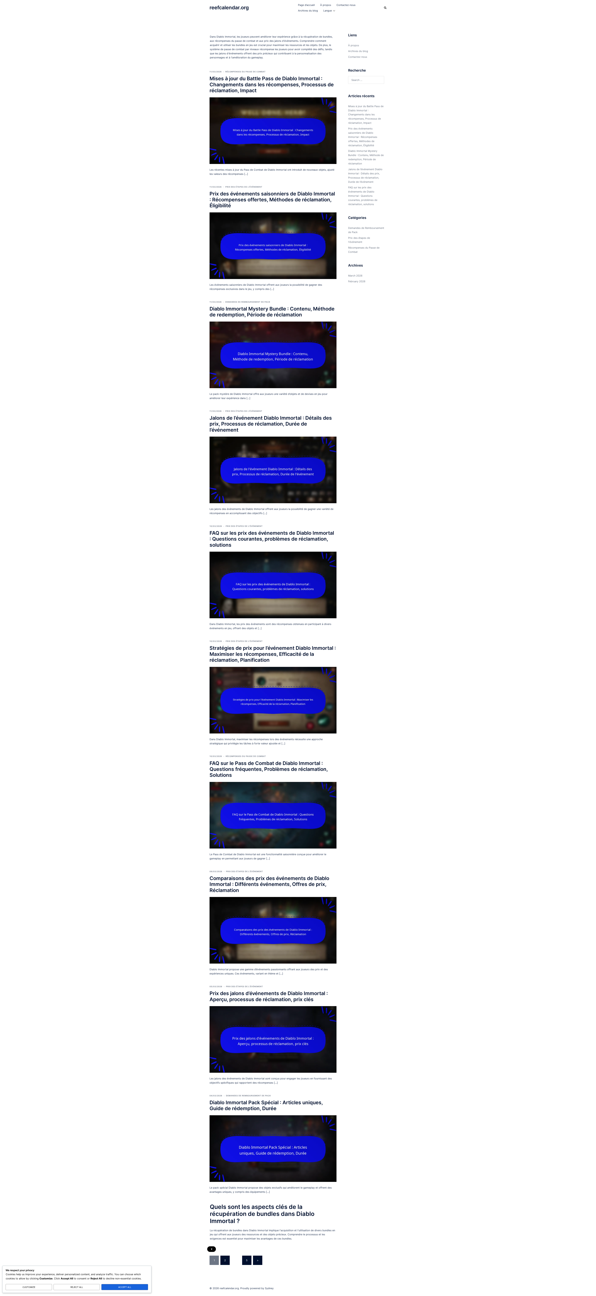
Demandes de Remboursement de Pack (247, 302)
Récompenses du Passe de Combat (245, 71)
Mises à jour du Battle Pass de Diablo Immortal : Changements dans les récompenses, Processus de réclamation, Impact (272, 84)
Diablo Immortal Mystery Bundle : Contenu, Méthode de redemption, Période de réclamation (272, 312)
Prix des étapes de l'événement (243, 187)
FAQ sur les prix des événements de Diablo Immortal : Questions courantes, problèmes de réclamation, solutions (272, 539)
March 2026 (355, 275)
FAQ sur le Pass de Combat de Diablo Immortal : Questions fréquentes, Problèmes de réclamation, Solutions (269, 769)
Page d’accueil (306, 5)
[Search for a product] (385, 8)
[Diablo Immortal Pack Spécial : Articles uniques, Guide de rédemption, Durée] (273, 1148)
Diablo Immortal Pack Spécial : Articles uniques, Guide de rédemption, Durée (266, 1105)
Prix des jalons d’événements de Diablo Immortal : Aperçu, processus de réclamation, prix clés (269, 996)
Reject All (76, 1287)
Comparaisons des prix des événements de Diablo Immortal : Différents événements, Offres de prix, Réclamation (269, 884)
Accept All (124, 1287)
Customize (29, 1287)
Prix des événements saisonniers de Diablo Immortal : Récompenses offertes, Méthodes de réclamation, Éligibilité (272, 200)
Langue (327, 10)
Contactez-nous (345, 5)
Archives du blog (308, 10)
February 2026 (356, 281)
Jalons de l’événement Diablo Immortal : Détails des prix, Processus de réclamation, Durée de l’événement (271, 424)
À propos (325, 5)
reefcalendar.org (229, 8)
